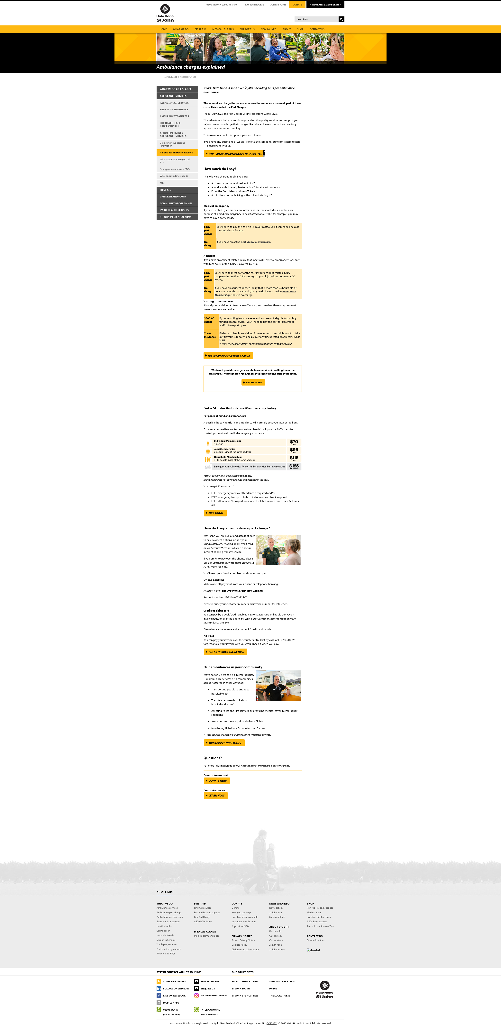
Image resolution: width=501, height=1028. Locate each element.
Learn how (216, 795)
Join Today (216, 513)
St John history (277, 949)
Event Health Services (174, 210)
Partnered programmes (169, 949)
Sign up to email (211, 981)
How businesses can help (245, 916)
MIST (163, 182)
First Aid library (202, 916)
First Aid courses (202, 907)
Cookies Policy (239, 944)
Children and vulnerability (245, 949)
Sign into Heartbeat (282, 981)
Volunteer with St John (244, 921)
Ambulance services (167, 907)
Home (163, 29)
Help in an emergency (174, 109)
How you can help (241, 912)
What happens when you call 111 (175, 161)
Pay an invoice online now (226, 652)
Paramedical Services (174, 102)
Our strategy (275, 935)
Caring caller (163, 930)
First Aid (165, 189)
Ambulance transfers (174, 116)
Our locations (276, 940)
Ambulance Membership (325, 4)
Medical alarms (223, 29)
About (287, 29)
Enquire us (208, 988)
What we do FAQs (166, 953)
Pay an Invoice (254, 4)
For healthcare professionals (170, 124)
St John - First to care (324, 989)
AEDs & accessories (317, 921)
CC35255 (272, 1023)
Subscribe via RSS (174, 981)
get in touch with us (218, 145)
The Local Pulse (279, 995)
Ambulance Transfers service (253, 734)
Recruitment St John (245, 981)
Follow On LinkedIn (176, 988)
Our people (275, 930)
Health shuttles (164, 926)
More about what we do (225, 742)
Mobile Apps (171, 1002)
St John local (275, 912)
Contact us (317, 29)
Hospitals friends (165, 935)
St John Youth (241, 988)
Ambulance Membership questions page (265, 765)
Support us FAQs (240, 926)
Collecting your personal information (173, 144)
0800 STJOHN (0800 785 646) (222, 4)
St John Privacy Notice (243, 940)
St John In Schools (166, 939)
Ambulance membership (170, 916)
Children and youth (173, 196)
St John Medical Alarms (175, 216)
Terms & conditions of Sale (320, 926)
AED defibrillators (203, 921)
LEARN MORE (254, 382)
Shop (300, 29)
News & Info (268, 29)
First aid (200, 29)
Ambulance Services (173, 95)
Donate (297, 4)
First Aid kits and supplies (207, 912)
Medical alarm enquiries (206, 935)
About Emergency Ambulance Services (173, 134)
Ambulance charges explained (176, 152)
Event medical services (168, 921)
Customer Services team (227, 562)
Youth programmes (167, 944)
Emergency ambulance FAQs (175, 169)
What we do (180, 29)
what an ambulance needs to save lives (235, 153)
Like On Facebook (174, 995)
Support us (247, 29)
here (258, 135)
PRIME (273, 988)
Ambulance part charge (169, 912)
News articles (276, 907)
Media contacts (277, 916)
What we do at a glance (175, 89)
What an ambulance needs (174, 175)
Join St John (278, 4)
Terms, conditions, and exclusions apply (227, 476)
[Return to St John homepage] (250, 13)
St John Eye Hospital (245, 995)
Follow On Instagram (214, 995)
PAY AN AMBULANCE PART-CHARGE (229, 355)
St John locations (315, 940)
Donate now (218, 781)
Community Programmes (176, 203)
